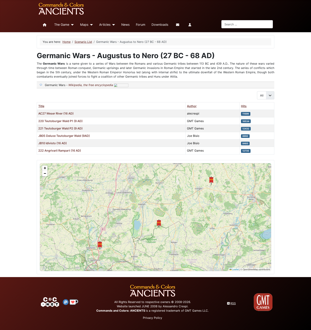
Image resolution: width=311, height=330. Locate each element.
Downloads (160, 24)
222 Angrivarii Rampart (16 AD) (59, 150)
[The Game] (71, 25)
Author (192, 106)
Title (41, 106)
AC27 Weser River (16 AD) (56, 113)
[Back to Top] (305, 323)
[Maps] (90, 25)
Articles (105, 24)
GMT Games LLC (196, 310)
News (125, 24)
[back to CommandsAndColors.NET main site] (50, 302)
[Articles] (113, 25)
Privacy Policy (152, 318)
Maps (84, 24)
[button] (159, 223)
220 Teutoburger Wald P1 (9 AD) (60, 121)
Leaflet (235, 269)
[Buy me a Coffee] (73, 302)
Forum (140, 24)
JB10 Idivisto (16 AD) (52, 143)
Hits (244, 106)
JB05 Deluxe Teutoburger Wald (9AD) (64, 136)
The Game (61, 24)
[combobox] (247, 24)
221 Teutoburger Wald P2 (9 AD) (60, 128)
